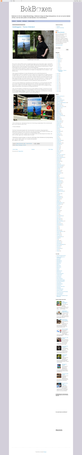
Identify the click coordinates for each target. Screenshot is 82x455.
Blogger (45, 451)
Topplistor (58, 234)
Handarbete (59, 144)
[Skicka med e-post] (34, 143)
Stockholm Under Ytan (61, 286)
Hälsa (58, 149)
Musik (58, 179)
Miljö (57, 176)
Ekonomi (58, 124)
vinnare (58, 247)
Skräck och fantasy (60, 221)
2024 (58, 57)
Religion (58, 201)
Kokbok (58, 159)
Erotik (58, 128)
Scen (57, 213)
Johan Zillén (19, 21)
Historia (58, 146)
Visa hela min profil (59, 45)
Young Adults (59, 248)
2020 (58, 78)
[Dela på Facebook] (38, 143)
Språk (58, 228)
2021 (58, 76)
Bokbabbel (58, 259)
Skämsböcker (59, 223)
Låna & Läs (59, 170)
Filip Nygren (59, 135)
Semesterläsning (60, 215)
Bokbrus (58, 264)
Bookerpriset (59, 113)
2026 (58, 54)
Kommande (59, 161)
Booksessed (59, 272)
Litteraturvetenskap (60, 165)
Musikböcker (59, 180)
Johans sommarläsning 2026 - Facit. (64, 302)
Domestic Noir (59, 122)
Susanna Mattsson (60, 231)
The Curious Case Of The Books (62, 291)
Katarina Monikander (60, 157)
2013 (58, 88)
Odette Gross (59, 187)
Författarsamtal (59, 140)
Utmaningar (59, 243)
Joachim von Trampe (60, 154)
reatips (58, 200)
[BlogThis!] (35, 143)
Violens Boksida (59, 294)
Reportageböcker (60, 202)
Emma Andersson (60, 127)
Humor (58, 148)
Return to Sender (65, 329)
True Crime (59, 235)
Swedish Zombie (60, 290)
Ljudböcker (59, 167)
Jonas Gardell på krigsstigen (65, 347)
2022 (58, 75)
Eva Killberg (59, 131)
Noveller (58, 184)
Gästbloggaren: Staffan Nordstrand (65, 311)
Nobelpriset (59, 183)
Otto (57, 188)
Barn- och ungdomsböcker (61, 102)
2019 (58, 79)
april (59, 66)
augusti (59, 61)
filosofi (58, 137)
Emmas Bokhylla (60, 278)
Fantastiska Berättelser (61, 281)
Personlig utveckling (60, 191)
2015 (58, 85)
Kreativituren (59, 285)
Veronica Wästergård (60, 244)
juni (58, 64)
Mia (57, 175)
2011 (58, 91)
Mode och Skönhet (60, 178)
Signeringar (59, 218)
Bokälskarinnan (59, 270)
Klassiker (58, 158)
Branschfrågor (59, 114)
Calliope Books (59, 274)
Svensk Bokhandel (60, 289)
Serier (58, 217)
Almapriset (58, 98)
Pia (57, 192)
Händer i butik (59, 150)
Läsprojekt (58, 171)
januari (59, 69)
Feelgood (58, 133)
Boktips (58, 111)
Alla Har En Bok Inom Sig (61, 255)
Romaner (58, 206)
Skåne (58, 222)
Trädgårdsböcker (60, 236)
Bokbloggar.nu (59, 260)
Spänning (58, 230)
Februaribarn (59, 282)
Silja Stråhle (59, 219)
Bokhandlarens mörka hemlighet (65, 320)
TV (57, 239)
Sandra (58, 211)
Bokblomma (59, 263)
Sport (58, 227)
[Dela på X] (36, 143)
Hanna (58, 145)
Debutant (58, 118)
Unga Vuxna (59, 241)
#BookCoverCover (60, 96)
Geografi (58, 141)
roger (58, 205)
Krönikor (58, 163)
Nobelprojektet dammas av (64, 355)
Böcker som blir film (60, 115)
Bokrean (58, 110)
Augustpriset (59, 101)
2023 (58, 73)
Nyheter (58, 185)
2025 (58, 55)
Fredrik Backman (60, 283)
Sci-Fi (58, 214)
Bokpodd (58, 109)
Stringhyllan (59, 287)
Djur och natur (59, 120)
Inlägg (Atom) (20, 151)
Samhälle (58, 210)
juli (58, 63)
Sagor (58, 209)
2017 (58, 82)
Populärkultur (59, 196)
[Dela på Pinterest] (39, 143)
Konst (58, 162)
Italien (58, 153)
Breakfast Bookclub (60, 273)
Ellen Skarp (59, 126)
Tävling (58, 240)
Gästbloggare (25, 21)
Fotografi (58, 139)
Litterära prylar (59, 166)
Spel (57, 226)
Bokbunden (59, 265)
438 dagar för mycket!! (64, 365)
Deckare (58, 119)
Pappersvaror (59, 189)
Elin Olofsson (59, 277)
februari (59, 67)
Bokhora (58, 268)
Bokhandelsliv (59, 105)
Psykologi (58, 198)
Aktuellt (58, 97)
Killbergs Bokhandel (60, 32)
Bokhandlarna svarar (60, 106)
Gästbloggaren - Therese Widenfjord (23, 27)
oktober (59, 60)
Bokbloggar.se (59, 261)
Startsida (33, 149)
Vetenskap (58, 245)
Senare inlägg (15, 149)
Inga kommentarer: (29, 143)
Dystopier (58, 123)
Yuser (58, 249)
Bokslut (58, 269)
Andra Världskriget (60, 100)
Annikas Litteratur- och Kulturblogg (61, 257)
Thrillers (58, 232)
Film (57, 136)
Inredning (58, 152)
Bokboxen (14, 21)
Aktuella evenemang (31, 21)
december (59, 58)
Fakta (58, 132)
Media (58, 174)
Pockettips (58, 193)
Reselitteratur (59, 204)
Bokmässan (59, 107)
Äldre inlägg (50, 149)
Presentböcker (59, 197)
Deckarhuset (59, 276)
